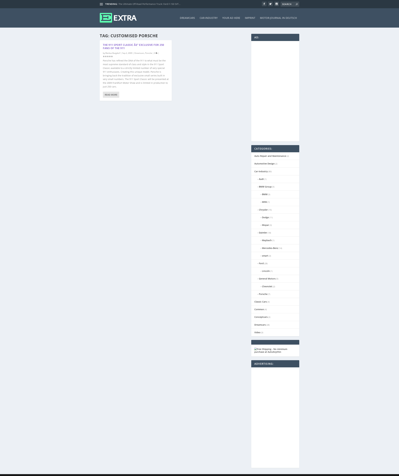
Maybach (267, 240)
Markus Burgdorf (112, 53)
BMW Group (265, 186)
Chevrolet (267, 286)
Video (257, 332)
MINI (264, 201)
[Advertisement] (277, 91)
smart (265, 255)
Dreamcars (187, 18)
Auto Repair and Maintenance (270, 155)
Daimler (263, 232)
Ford (261, 263)
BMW (264, 194)
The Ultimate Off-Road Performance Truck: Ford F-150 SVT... (149, 3)
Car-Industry (209, 18)
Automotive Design (264, 163)
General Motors (267, 278)
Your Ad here (231, 18)
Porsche (148, 53)
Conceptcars (261, 316)
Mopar (265, 225)
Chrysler (263, 209)
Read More (111, 94)
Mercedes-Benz (270, 248)
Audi (261, 179)
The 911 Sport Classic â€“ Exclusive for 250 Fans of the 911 (133, 46)
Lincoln (266, 270)
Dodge (265, 217)
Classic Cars (260, 301)
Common (259, 309)
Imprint (250, 18)
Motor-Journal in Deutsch (278, 18)
